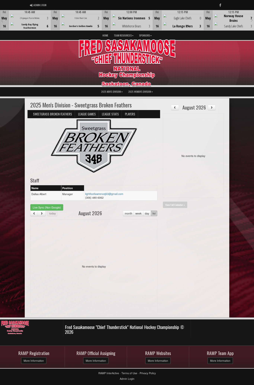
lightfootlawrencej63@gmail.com (104, 194)
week (138, 213)
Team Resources (123, 35)
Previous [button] (2, 20)
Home (105, 35)
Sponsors (144, 35)
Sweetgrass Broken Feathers (52, 114)
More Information (34, 360)
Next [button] (252, 20)
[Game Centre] (25, 23)
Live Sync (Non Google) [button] (47, 207)
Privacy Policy (148, 373)
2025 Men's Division (111, 91)
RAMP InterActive (108, 373)
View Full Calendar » (175, 205)
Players (130, 114)
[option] (25, 20)
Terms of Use (129, 373)
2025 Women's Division (139, 91)
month (128, 213)
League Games (87, 114)
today (52, 213)
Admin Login (127, 379)
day (147, 213)
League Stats (110, 114)
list (154, 213)
